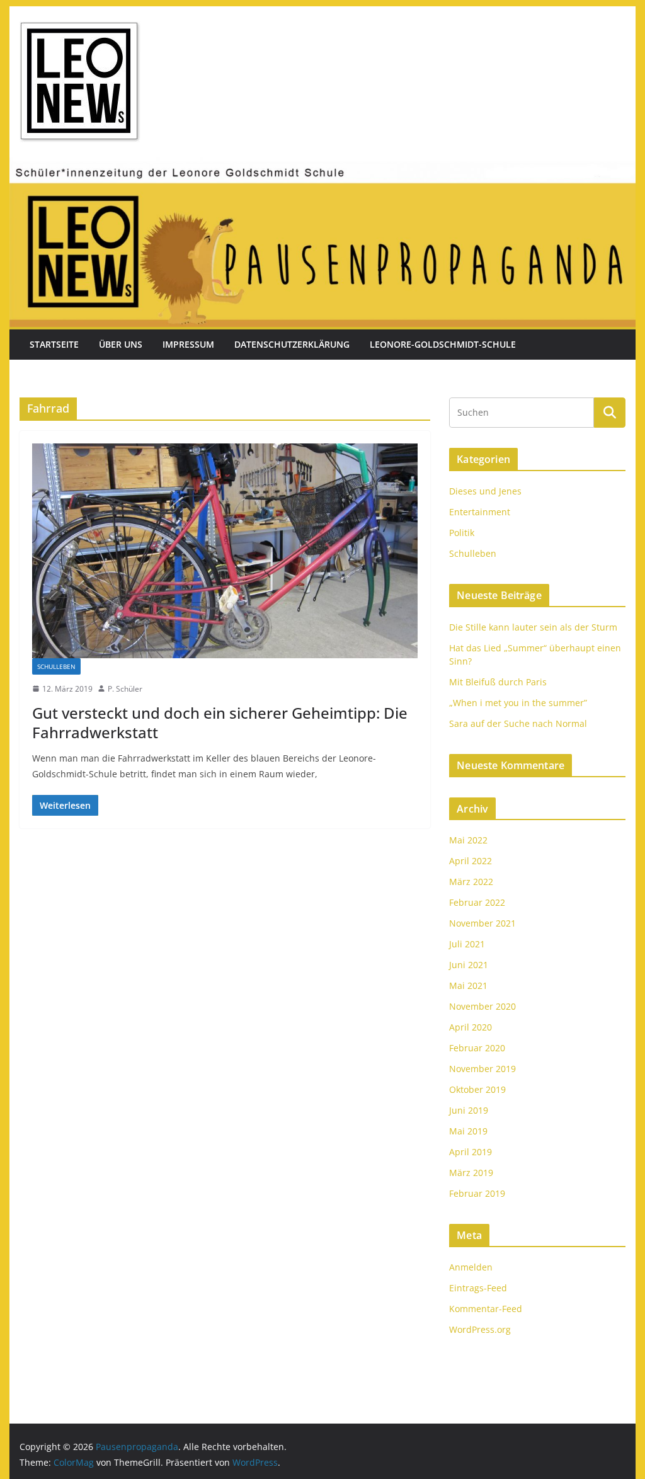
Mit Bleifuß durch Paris (498, 682)
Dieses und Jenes (485, 491)
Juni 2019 (468, 1110)
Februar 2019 (477, 1193)
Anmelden (471, 1267)
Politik (461, 533)
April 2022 (470, 861)
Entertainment (479, 512)
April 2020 (470, 1027)
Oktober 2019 (477, 1089)
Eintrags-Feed (478, 1288)
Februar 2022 (477, 902)
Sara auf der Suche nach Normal (518, 723)
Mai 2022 (468, 840)
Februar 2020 (477, 1048)
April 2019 (470, 1152)
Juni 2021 (468, 965)
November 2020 (482, 1006)
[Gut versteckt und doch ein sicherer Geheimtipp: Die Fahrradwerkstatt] (225, 550)
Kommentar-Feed (485, 1309)
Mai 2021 (468, 985)
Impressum (188, 344)
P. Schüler (125, 688)
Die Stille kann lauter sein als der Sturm (533, 627)
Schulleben (56, 666)
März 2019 (471, 1173)
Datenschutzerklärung (292, 344)
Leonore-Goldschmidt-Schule (443, 344)
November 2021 (482, 923)
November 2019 (482, 1069)
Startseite (54, 344)
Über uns (120, 344)
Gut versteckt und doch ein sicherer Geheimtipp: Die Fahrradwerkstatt (220, 722)
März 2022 (471, 882)
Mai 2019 (468, 1131)
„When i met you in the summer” (518, 703)
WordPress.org (480, 1329)
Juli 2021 (467, 944)
